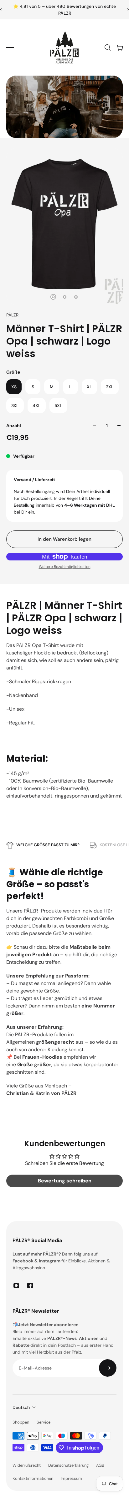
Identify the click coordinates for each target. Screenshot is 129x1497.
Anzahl (13, 425)
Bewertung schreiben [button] (64, 1180)
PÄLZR (12, 315)
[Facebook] (30, 1285)
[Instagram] (16, 1285)
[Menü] (10, 47)
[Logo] (64, 47)
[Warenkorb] (119, 47)
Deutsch (21, 1407)
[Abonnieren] (107, 1368)
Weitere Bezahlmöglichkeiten (64, 566)
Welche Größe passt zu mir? (48, 845)
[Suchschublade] (107, 47)
